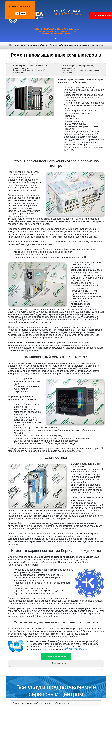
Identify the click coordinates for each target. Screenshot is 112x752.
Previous (8, 97)
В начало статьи (59, 663)
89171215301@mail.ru (67, 14)
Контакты (97, 45)
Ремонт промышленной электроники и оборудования (41, 703)
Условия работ (36, 45)
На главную (16, 45)
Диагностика (18, 72)
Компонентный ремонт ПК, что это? (29, 70)
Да (17, 13)
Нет (23, 13)
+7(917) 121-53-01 (68, 11)
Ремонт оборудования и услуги (68, 45)
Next (51, 97)
